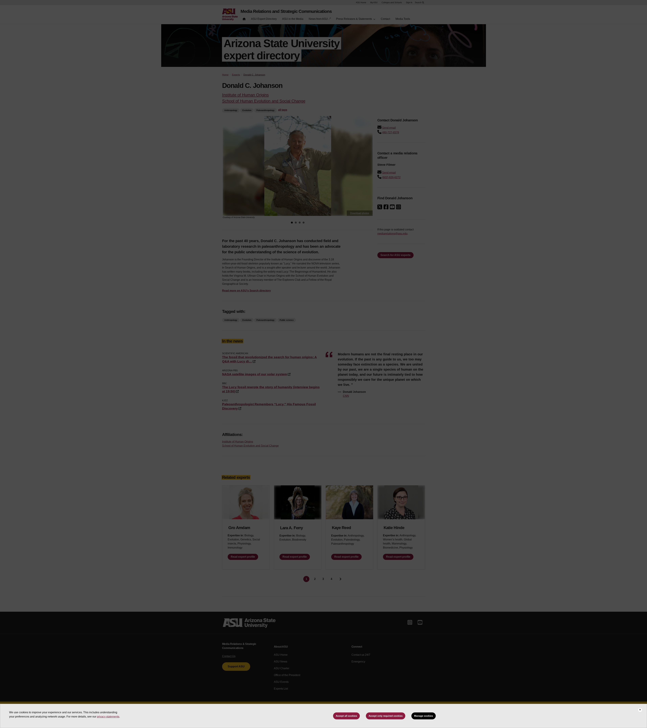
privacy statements (108, 716)
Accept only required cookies (386, 715)
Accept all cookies (346, 715)
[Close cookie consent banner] (640, 710)
